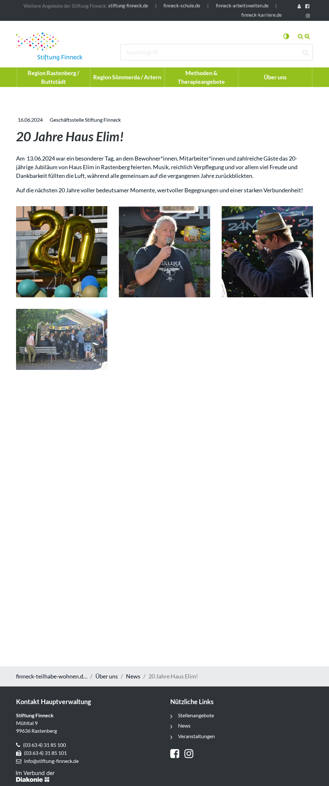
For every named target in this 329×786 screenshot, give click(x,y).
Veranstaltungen (196, 736)
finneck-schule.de (182, 5)
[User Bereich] (300, 7)
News (133, 676)
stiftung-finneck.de (128, 5)
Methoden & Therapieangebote (201, 77)
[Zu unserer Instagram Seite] (309, 16)
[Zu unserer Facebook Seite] (308, 7)
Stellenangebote (196, 715)
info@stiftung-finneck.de (51, 761)
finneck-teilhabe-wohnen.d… (51, 676)
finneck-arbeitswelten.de (242, 5)
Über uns (106, 676)
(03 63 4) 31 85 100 (44, 745)
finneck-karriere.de (261, 15)
